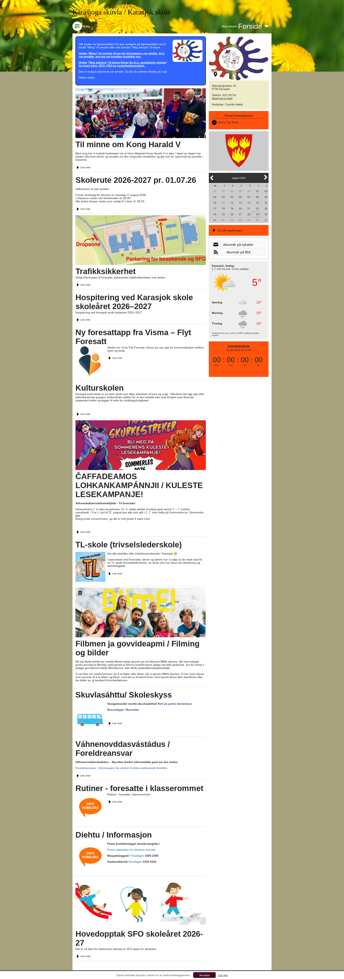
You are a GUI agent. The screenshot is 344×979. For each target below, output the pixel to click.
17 (214, 208)
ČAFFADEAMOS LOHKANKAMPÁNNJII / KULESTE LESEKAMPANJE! (139, 485)
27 (214, 191)
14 (248, 202)
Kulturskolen (99, 387)
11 (223, 202)
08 (257, 197)
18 (223, 208)
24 (214, 214)
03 (214, 197)
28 (223, 191)
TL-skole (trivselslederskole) (128, 544)
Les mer (85, 167)
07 (248, 197)
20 (240, 208)
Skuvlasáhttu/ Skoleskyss (123, 694)
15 (257, 202)
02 (266, 191)
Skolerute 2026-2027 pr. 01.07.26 (135, 180)
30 (240, 191)
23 (266, 208)
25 (223, 214)
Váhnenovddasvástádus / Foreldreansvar (122, 748)
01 (257, 191)
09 (266, 197)
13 (240, 202)
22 (257, 208)
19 (232, 208)
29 (232, 191)
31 (248, 191)
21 (248, 208)
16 (266, 202)
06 (240, 197)
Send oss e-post (222, 98)
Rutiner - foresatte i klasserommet (139, 788)
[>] (265, 179)
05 (232, 197)
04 (223, 197)
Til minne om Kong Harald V (128, 144)
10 (214, 202)
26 (232, 214)
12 (232, 202)
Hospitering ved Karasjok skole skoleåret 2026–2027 (134, 302)
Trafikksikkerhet (105, 271)
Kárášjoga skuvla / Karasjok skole (121, 12)
